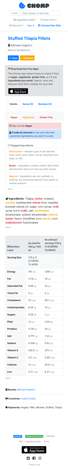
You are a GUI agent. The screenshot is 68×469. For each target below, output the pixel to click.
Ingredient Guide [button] (25, 19)
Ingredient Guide (33, 441)
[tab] (28, 104)
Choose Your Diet (50, 25)
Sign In (31, 25)
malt (55, 206)
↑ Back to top (34, 465)
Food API (17, 436)
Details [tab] (13, 104)
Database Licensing (34, 436)
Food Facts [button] (48, 19)
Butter (12, 165)
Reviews (28, 58)
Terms (46, 441)
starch (46, 218)
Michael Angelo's (21, 45)
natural (52, 214)
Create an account (22, 132)
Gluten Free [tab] (46, 117)
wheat (36, 202)
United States (28, 398)
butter (39, 198)
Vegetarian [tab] (28, 117)
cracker (10, 202)
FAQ (21, 441)
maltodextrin (13, 222)
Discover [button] (17, 25)
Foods (14, 13)
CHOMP (38, 6)
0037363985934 (20, 50)
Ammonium (15, 151)
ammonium (42, 210)
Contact (50, 436)
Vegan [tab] (13, 117)
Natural (13, 176)
